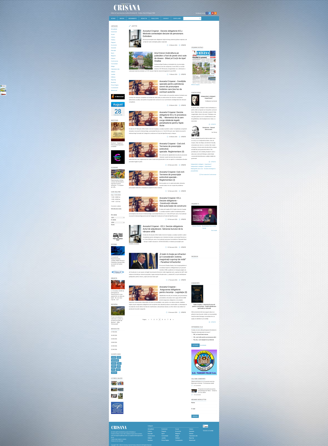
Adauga (195, 416)
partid (118, 357)
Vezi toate (214, 230)
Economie (114, 45)
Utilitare (113, 72)
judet (118, 366)
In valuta (113, 220)
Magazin (113, 56)
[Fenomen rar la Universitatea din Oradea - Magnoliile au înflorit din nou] (120, 396)
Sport (112, 53)
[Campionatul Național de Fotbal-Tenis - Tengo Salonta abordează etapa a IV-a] (114, 383)
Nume (193, 402)
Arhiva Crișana (195, 84)
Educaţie (113, 50)
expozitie (114, 372)
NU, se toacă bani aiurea (200, 334)
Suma (112, 224)
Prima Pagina (114, 85)
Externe (113, 58)
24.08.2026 (114, 342)
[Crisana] (127, 7)
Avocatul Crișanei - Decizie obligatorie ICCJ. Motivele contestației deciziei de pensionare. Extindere (163, 33)
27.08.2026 (114, 332)
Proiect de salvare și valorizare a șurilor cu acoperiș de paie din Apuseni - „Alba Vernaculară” (117, 320)
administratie (115, 360)
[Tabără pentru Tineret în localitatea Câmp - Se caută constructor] (114, 389)
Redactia (144, 18)
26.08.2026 (114, 335)
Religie (113, 66)
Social (112, 34)
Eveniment (114, 32)
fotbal (119, 363)
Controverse (114, 61)
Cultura (113, 37)
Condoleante (114, 87)
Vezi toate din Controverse (208, 174)
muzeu (118, 369)
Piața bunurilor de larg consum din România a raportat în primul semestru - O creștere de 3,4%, (117, 183)
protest (113, 357)
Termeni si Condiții (208, 430)
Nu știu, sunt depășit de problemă (203, 340)
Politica (113, 40)
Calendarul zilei (115, 69)
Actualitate (114, 29)
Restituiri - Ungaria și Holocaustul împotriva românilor (117, 144)
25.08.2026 (114, 339)
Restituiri (113, 82)
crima (113, 369)
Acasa (113, 18)
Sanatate (113, 48)
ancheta (114, 363)
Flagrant (113, 42)
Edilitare (113, 77)
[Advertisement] (204, 189)
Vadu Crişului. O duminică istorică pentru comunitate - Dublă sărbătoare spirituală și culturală (204, 306)
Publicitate (155, 18)
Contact (166, 18)
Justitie (113, 74)
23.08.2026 (114, 346)
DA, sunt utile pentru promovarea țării (204, 337)
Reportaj (113, 80)
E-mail (193, 409)
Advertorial (114, 90)
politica (113, 366)
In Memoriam (119, 97)
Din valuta (114, 215)
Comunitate (114, 64)
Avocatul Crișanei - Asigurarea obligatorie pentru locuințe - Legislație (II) (173, 289)
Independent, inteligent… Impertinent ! (201, 164)
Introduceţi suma (116, 209)
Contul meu (177, 18)
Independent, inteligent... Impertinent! (201, 166)
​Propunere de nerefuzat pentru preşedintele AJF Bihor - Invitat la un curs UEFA (207, 390)
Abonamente (132, 18)
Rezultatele (203, 345)
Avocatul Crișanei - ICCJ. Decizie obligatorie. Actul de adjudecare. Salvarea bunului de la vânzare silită (163, 229)
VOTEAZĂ (195, 345)
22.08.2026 (114, 349)
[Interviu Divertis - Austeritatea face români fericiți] (204, 215)
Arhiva (122, 18)
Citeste (183, 45)
